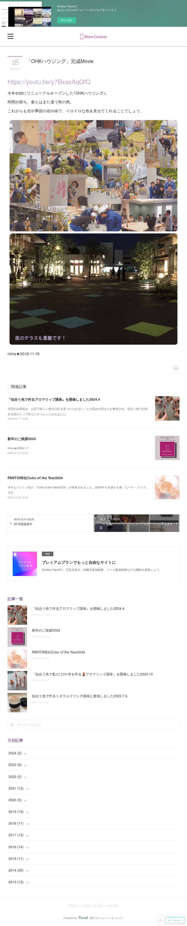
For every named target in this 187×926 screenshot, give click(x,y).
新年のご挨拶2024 (22, 438)
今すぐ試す (67, 20)
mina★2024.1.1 (18, 448)
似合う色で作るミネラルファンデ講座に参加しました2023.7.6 (79, 695)
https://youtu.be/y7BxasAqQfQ (49, 81)
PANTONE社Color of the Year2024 (35, 477)
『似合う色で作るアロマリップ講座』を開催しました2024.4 (54, 399)
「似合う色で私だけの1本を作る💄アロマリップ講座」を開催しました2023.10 (92, 673)
